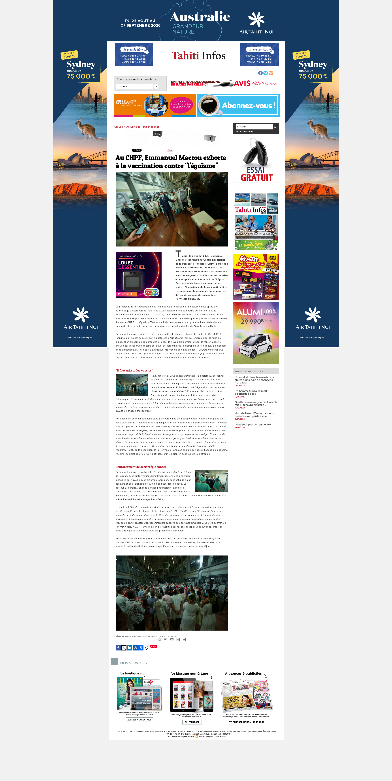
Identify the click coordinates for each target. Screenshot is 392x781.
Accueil (118, 126)
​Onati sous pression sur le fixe (253, 424)
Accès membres (175, 736)
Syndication (203, 736)
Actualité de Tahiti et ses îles (142, 126)
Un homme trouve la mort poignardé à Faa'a (251, 392)
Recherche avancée (244, 131)
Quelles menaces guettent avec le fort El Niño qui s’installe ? (256, 403)
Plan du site (189, 736)
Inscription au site (218, 736)
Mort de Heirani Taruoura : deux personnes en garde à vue (254, 415)
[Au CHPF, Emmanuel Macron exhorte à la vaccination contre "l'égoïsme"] (172, 172)
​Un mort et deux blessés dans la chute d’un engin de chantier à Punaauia (254, 380)
